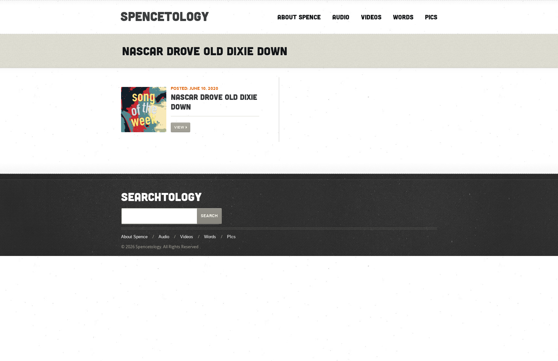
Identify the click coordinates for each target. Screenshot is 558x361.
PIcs (431, 17)
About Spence (299, 17)
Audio (340, 17)
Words (403, 17)
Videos (371, 17)
